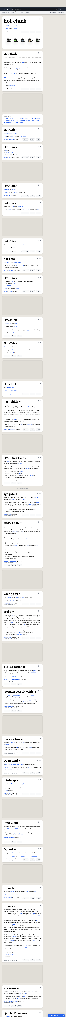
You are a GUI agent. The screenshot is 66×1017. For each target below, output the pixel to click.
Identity (22, 12)
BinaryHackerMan (13, 561)
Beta (37, 920)
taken (19, 262)
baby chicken (7, 347)
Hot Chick (5, 139)
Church (24, 702)
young (14, 600)
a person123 (11, 270)
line (30, 700)
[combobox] (34, 9)
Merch (39, 32)
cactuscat (9, 637)
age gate (5, 514)
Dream (34, 940)
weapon (12, 891)
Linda (6, 29)
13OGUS (10, 251)
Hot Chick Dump (14, 120)
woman (13, 189)
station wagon (16, 695)
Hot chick (5, 88)
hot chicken (12, 118)
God (19, 633)
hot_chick (31, 118)
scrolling (35, 670)
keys (28, 545)
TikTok (13, 677)
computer (14, 531)
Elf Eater (10, 772)
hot (14, 29)
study (14, 937)
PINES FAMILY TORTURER (15, 679)
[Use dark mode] (63, 9)
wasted (22, 245)
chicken (10, 133)
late (23, 597)
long (18, 853)
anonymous (11, 394)
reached (8, 677)
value (20, 993)
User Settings (61, 12)
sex (18, 206)
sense (36, 853)
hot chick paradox (8, 122)
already (15, 262)
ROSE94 (10, 291)
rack (8, 248)
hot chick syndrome (22, 118)
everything (22, 784)
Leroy (6, 767)
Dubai (23, 747)
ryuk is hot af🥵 (12, 353)
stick (37, 545)
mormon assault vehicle (8, 706)
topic (14, 764)
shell (29, 407)
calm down (34, 856)
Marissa (7, 192)
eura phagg (11, 195)
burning (6, 133)
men (23, 62)
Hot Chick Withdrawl (19, 122)
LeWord (9, 793)
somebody (6, 262)
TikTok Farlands (7, 679)
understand (8, 764)
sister (29, 767)
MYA (6, 391)
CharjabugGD (11, 139)
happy (19, 833)
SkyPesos (5, 1001)
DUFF (27, 468)
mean (24, 624)
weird (32, 672)
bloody (21, 634)
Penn (26, 947)
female (14, 25)
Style (27, 12)
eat (22, 531)
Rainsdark (10, 213)
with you (21, 206)
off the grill (23, 136)
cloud (21, 835)
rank (11, 73)
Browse (12, 12)
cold (29, 414)
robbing (11, 769)
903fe (10, 88)
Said (35, 672)
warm (15, 347)
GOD (28, 330)
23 (19, 600)
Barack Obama (9, 954)
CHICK (15, 391)
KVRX (15, 706)
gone (13, 924)
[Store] (60, 9)
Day (31, 702)
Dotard (5, 859)
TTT (26, 945)
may (21, 913)
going (13, 856)
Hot (14, 192)
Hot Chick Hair (35, 120)
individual (10, 853)
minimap (5, 793)
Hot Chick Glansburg (25, 120)
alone (14, 419)
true (5, 77)
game (37, 502)
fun (26, 937)
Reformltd (11, 752)
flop (35, 891)
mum (16, 350)
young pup (6, 603)
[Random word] (57, 9)
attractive (9, 25)
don (18, 998)
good (8, 245)
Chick (16, 192)
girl (16, 133)
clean (15, 545)
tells (14, 784)
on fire (16, 323)
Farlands (17, 677)
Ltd (23, 742)
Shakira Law (6, 752)
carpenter (11, 245)
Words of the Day (5, 12)
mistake (7, 744)
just (13, 281)
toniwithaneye (12, 837)
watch (24, 499)
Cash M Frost (12, 480)
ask (36, 265)
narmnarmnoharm (12, 333)
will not (12, 206)
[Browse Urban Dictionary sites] (6, 9)
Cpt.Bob (10, 157)
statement (20, 764)
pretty (15, 833)
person (9, 597)
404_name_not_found (13, 1001)
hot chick (5, 32)
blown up (23, 856)
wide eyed (6, 323)
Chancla (5, 897)
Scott (10, 32)
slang (12, 615)
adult (17, 597)
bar (23, 265)
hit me (10, 895)
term (9, 695)
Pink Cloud (6, 837)
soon (12, 622)
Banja (10, 514)
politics (12, 940)
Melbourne (29, 424)
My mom (7, 895)
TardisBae (10, 897)
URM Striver (10, 959)
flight (20, 996)
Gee (6, 136)
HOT (12, 391)
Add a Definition (53, 12)
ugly (38, 210)
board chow (6, 561)
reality (7, 830)
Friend (6, 787)
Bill (6, 510)
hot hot (6, 189)
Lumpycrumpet (12, 429)
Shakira (30, 747)
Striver (5, 959)
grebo (5, 637)
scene (31, 617)
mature (13, 499)
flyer (32, 992)
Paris (24, 996)
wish (6, 288)
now (18, 634)
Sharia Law (12, 742)
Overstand (6, 772)
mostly (11, 784)
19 (21, 424)
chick (16, 29)
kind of (32, 695)
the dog (10, 603)
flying (27, 891)
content (37, 497)
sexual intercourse (25, 210)
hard (25, 993)
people (18, 68)
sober (16, 828)
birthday (31, 504)
